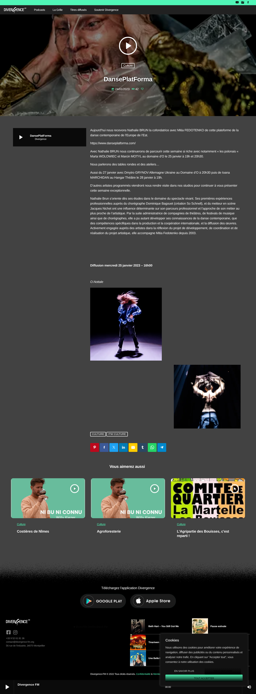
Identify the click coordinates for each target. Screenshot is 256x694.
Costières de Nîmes (33, 531)
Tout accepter (204, 678)
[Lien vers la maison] (15, 10)
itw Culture (117, 434)
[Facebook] (248, 2)
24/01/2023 (120, 89)
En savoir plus (184, 671)
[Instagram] (242, 2)
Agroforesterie (109, 531)
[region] (204, 660)
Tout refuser (223, 671)
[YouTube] (237, 2)
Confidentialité (143, 674)
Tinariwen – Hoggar (159, 642)
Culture (128, 65)
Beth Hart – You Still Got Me (163, 626)
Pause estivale (218, 626)
